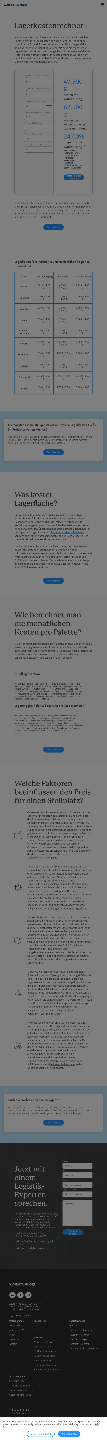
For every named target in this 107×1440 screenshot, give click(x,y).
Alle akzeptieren (69, 1434)
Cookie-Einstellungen (40, 1434)
